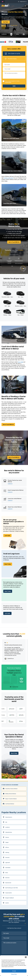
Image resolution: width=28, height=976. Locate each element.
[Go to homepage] (5, 5)
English (2, 1)
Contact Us (10, 483)
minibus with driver (8, 178)
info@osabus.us (23, 1)
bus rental (20, 362)
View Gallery (20, 340)
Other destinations (19, 263)
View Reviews (15, 686)
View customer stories (14, 254)
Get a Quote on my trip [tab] (14, 53)
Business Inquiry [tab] (12, 58)
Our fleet (9, 263)
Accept (14, 971)
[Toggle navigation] (25, 6)
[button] (26, 957)
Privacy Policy (14, 974)
